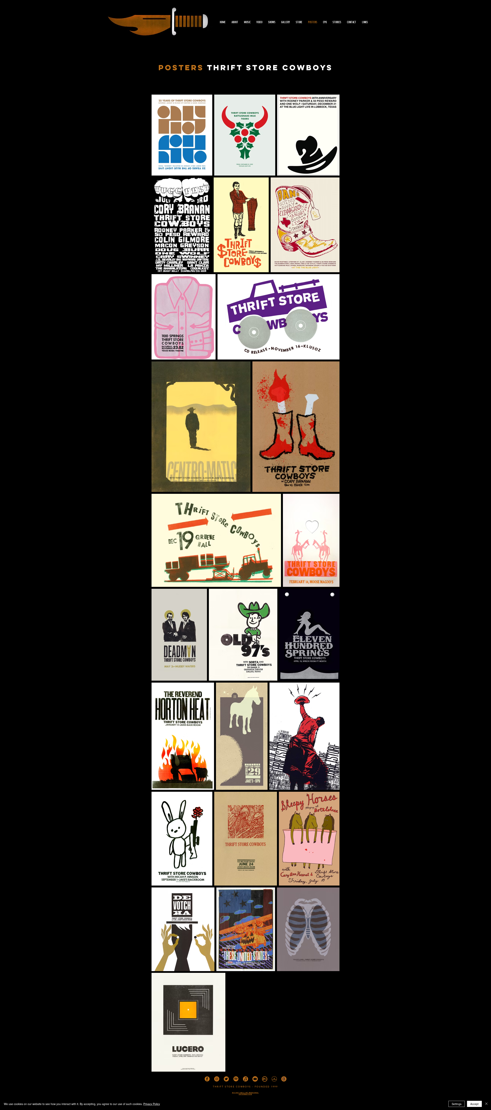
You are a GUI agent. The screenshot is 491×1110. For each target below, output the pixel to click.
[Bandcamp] (264, 1079)
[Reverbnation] (274, 1079)
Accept (474, 1104)
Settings (456, 1104)
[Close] (486, 1104)
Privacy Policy (151, 1104)
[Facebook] (207, 1079)
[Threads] (284, 1079)
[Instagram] (216, 1079)
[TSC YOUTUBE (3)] (255, 1079)
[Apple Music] (245, 1079)
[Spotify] (236, 1079)
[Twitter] (226, 1079)
